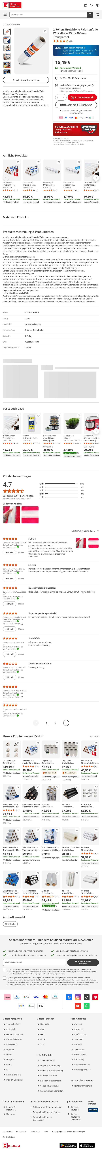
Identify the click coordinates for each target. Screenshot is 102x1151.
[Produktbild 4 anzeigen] (7, 56)
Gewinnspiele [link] (80, 1054)
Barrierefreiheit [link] (9, 1137)
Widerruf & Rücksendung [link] (51, 1070)
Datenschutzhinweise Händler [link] (46, 1112)
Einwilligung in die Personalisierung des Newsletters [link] (53, 980)
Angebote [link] (78, 1024)
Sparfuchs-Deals (13, 1024)
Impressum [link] (7, 1131)
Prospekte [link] (78, 1029)
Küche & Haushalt (14, 1039)
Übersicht (44, 1024)
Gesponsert (7, 182)
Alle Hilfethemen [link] (47, 1060)
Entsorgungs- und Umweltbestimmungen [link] (68, 1131)
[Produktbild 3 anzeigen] (7, 48)
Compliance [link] (21, 1131)
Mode (8, 1054)
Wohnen (10, 1049)
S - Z (42, 1044)
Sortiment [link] (78, 1039)
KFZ (8, 1069)
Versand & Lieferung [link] (49, 1086)
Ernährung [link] (79, 1059)
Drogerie (10, 1059)
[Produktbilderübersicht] (7, 51)
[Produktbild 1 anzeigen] (7, 31)
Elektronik (10, 1029)
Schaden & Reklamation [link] (50, 1080)
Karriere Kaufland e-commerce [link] (76, 1117)
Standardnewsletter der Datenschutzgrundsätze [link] (46, 971)
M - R (42, 1039)
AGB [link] (46, 1131)
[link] (85, 5)
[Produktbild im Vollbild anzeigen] (31, 51)
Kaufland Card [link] (80, 1034)
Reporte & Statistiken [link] (11, 1108)
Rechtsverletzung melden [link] (51, 1091)
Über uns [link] (10, 1114)
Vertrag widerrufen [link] (48, 1075)
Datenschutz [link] (35, 1131)
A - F (42, 1029)
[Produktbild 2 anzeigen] (7, 40)
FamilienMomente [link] (82, 1064)
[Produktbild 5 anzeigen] (7, 64)
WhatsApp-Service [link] (82, 1069)
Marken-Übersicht (14, 1080)
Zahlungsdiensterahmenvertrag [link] (47, 1107)
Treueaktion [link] (79, 1049)
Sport (8, 1064)
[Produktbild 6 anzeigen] (7, 73)
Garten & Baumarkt (15, 1034)
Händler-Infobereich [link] (83, 1086)
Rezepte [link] (78, 1044)
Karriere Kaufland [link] (75, 1108)
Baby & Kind (11, 1044)
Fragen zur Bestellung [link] (50, 1065)
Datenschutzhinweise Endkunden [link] (42, 1118)
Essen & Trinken (13, 1074)
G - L (42, 1034)
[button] (62, 484)
